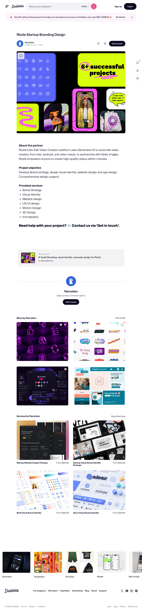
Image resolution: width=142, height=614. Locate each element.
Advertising (77, 590)
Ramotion (29, 42)
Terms (24, 606)
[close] (132, 17)
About (94, 590)
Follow (40, 45)
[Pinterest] (136, 590)
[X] (122, 590)
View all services (118, 416)
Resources (133, 606)
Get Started (120, 17)
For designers (39, 590)
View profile (120, 318)
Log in (130, 6)
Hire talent (53, 590)
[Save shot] (105, 43)
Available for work (31, 45)
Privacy (32, 606)
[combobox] (53, 6)
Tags (115, 606)
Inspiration (65, 590)
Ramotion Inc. (47, 260)
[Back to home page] (18, 6)
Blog (87, 590)
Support (103, 590)
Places (123, 606)
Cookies (41, 606)
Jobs (109, 606)
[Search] (94, 6)
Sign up (118, 6)
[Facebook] (127, 590)
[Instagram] (131, 590)
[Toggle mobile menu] (7, 6)
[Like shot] (98, 43)
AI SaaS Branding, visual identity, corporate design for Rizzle (69, 257)
